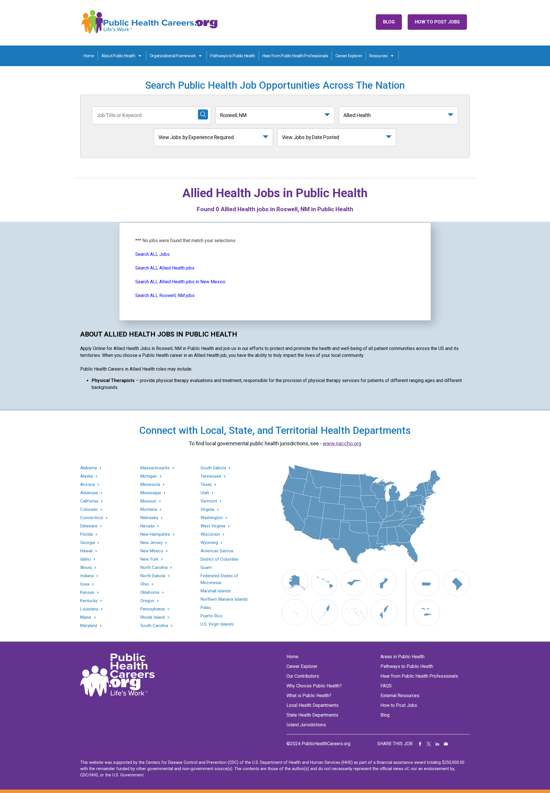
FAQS (386, 686)
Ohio (144, 584)
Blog (389, 22)
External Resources (399, 695)
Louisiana (89, 609)
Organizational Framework (173, 56)
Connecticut (91, 517)
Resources (378, 56)
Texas (206, 484)
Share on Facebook (420, 743)
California (89, 501)
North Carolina (154, 567)
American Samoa (217, 550)
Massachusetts (155, 468)
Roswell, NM (233, 115)
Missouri (148, 501)
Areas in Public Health (402, 656)
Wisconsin (210, 534)
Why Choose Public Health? (314, 686)
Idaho (85, 559)
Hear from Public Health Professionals (295, 56)
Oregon (147, 600)
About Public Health (118, 56)
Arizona (87, 484)
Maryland (88, 625)
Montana (148, 509)
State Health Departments (312, 715)
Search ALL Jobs (152, 254)
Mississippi (150, 493)
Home (89, 56)
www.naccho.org (342, 443)
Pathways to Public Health (232, 56)
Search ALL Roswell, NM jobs (165, 295)
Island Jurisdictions (306, 724)
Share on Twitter (428, 743)
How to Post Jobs (437, 22)
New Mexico (151, 551)
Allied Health (357, 115)
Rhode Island (152, 617)
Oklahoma (149, 592)
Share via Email (446, 743)
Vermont (209, 501)
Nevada (147, 526)
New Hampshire (155, 534)
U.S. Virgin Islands (217, 624)
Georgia (87, 542)
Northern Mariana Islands (224, 599)
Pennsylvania (152, 609)
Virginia (207, 509)
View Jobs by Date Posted (310, 137)
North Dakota (152, 576)
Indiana (87, 576)
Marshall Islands (216, 591)
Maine (85, 617)
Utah (205, 493)
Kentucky (88, 600)
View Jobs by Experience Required (196, 137)
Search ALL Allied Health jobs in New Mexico (180, 281)
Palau (206, 607)
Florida (86, 534)
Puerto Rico (212, 615)
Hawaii (86, 551)
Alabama (88, 468)
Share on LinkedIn (437, 743)
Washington (212, 517)
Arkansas (89, 493)
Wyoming (209, 542)
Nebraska (149, 517)
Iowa (84, 584)
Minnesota (150, 484)
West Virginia (213, 526)
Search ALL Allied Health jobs (165, 268)
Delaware (88, 526)
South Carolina (154, 625)
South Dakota (213, 468)
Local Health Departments (312, 705)
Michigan (148, 476)
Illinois (86, 567)
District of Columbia (219, 559)
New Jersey (151, 542)
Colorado (89, 509)
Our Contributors (302, 676)
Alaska (86, 476)
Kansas (87, 592)
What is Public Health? (308, 695)
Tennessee (211, 476)
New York (149, 559)
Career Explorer (348, 56)
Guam (206, 567)
